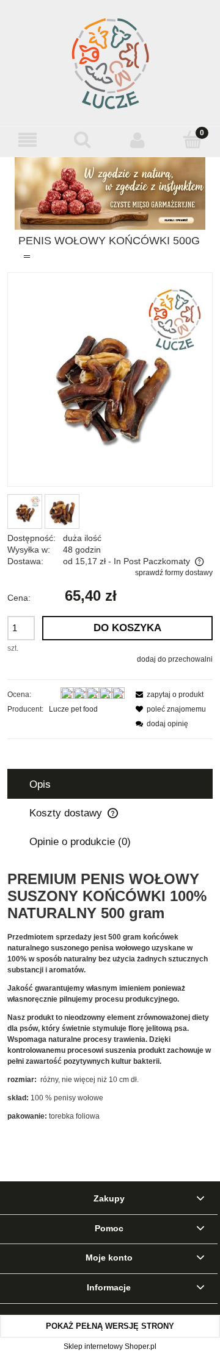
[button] (27, 140)
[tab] (110, 784)
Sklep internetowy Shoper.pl (110, 1346)
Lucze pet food (73, 709)
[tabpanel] (110, 996)
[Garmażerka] (110, 193)
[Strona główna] (110, 63)
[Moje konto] (137, 140)
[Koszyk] (192, 139)
